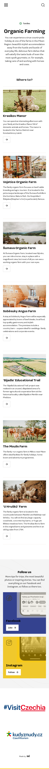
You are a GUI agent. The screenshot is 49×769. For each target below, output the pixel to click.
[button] (6, 5)
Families (26, 23)
